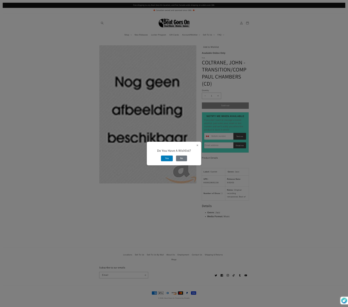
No (181, 158)
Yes (167, 158)
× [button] (197, 145)
